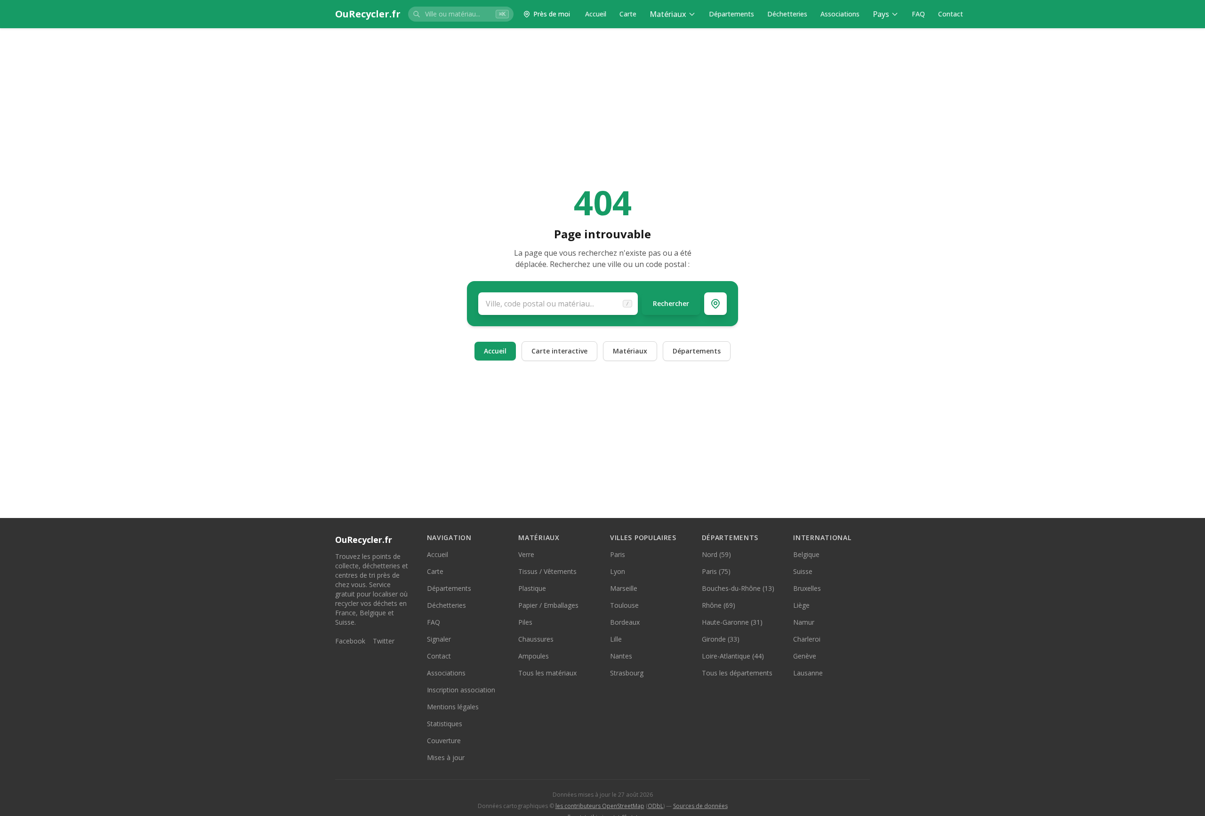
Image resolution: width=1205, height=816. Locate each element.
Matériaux (668, 14)
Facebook (350, 640)
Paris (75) (716, 571)
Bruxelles (807, 588)
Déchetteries (787, 13)
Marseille (623, 588)
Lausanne (808, 672)
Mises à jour (446, 757)
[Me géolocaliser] (715, 303)
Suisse (802, 571)
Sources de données (700, 806)
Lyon (617, 571)
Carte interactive (559, 350)
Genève (804, 655)
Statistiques (444, 723)
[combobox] (461, 14)
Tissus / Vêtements (547, 571)
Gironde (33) (720, 639)
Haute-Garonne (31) (732, 622)
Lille (616, 639)
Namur (803, 622)
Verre (526, 554)
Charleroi (806, 639)
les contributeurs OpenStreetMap (599, 806)
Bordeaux (625, 622)
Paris (617, 554)
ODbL (655, 806)
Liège (801, 605)
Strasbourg (626, 672)
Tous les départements (737, 672)
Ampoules (533, 655)
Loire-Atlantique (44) (733, 655)
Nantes (621, 655)
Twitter (383, 640)
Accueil (595, 13)
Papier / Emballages (548, 605)
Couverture (444, 740)
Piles (525, 622)
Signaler (439, 639)
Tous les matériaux (547, 672)
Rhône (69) (718, 605)
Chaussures (536, 639)
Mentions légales (453, 706)
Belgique (806, 554)
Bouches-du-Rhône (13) (738, 588)
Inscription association (461, 689)
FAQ (918, 13)
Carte (627, 13)
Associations (840, 13)
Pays (881, 14)
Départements (731, 13)
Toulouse (624, 605)
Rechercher (671, 303)
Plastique (532, 588)
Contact (950, 13)
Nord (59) (716, 554)
